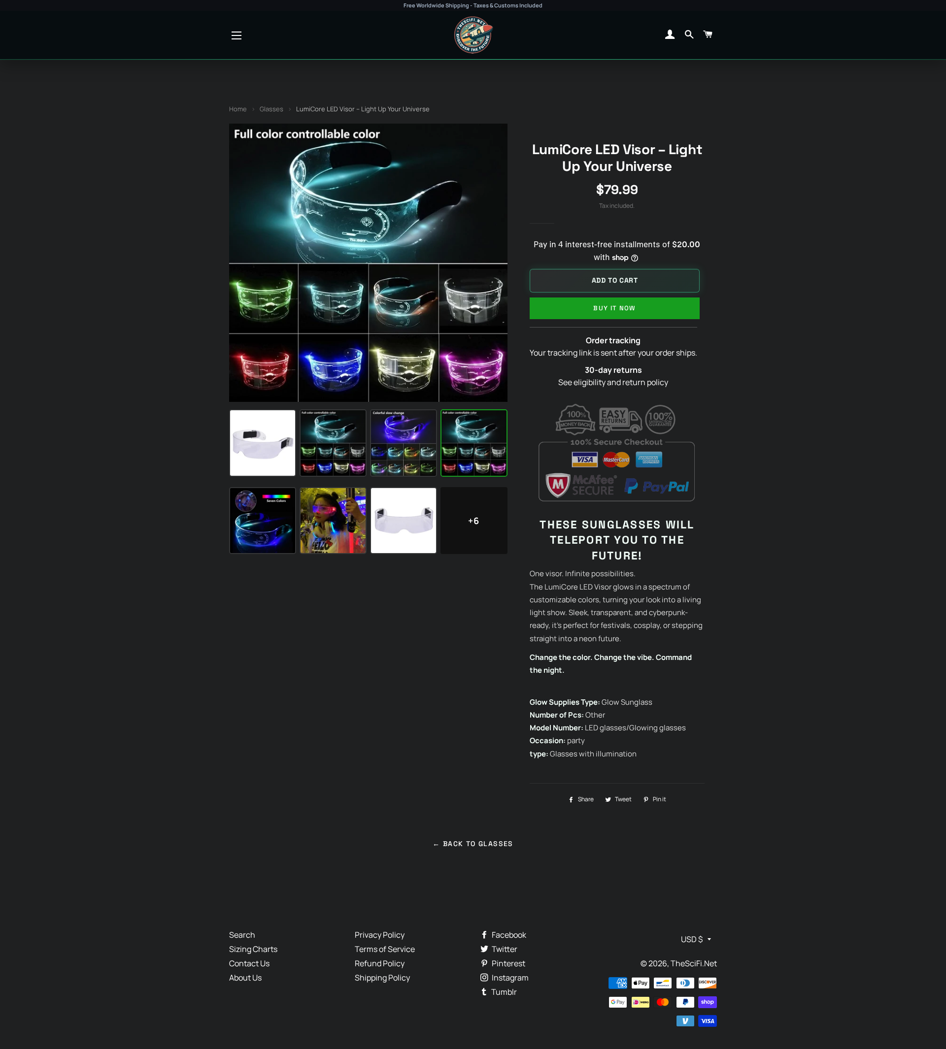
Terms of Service (385, 949)
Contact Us (249, 963)
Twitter (503, 949)
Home (238, 108)
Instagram (509, 977)
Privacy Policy (380, 934)
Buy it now (614, 308)
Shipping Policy (382, 977)
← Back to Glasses (473, 843)
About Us (245, 977)
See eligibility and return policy (613, 382)
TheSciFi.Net (694, 963)
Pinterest (507, 963)
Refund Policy (380, 963)
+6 (473, 520)
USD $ (692, 939)
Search (242, 934)
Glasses (271, 108)
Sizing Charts (253, 949)
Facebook (508, 934)
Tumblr (503, 991)
